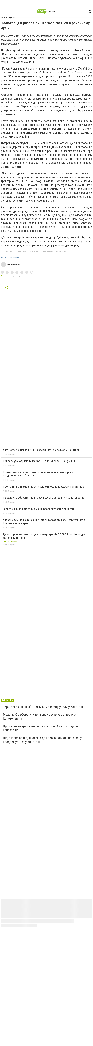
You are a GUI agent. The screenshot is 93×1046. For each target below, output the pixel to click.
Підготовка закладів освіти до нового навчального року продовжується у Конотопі (38, 473)
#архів (3, 257)
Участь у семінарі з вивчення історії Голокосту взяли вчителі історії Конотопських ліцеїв (44, 521)
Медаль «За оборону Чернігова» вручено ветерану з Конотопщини (44, 497)
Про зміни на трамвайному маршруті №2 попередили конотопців (43, 486)
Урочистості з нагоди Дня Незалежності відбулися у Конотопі (41, 450)
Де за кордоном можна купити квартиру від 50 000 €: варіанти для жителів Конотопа (44, 536)
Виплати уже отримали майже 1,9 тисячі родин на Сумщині (39, 461)
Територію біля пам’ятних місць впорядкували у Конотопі (38, 509)
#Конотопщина (13, 257)
